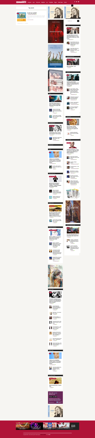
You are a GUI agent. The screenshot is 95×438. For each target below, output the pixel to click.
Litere (34, 2)
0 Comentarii (26, 23)
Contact (65, 2)
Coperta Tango (59, 423)
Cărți (50, 292)
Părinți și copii (51, 206)
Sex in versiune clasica (47, 423)
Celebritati (29, 2)
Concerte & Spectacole (52, 230)
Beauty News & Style (52, 176)
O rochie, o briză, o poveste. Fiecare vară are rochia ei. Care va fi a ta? (57, 167)
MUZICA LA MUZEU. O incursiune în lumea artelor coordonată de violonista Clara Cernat (55, 238)
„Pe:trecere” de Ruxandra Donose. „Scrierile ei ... (36, 428)
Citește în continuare (30, 19)
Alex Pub (72, 135)
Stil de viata (38, 2)
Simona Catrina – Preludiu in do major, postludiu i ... (50, 428)
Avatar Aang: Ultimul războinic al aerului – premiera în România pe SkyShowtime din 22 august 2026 (54, 104)
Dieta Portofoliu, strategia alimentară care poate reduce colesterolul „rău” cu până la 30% (72, 127)
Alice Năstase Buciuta (55, 140)
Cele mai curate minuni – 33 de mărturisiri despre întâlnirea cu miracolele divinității (57, 344)
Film (50, 96)
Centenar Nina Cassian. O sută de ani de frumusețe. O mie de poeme (57, 322)
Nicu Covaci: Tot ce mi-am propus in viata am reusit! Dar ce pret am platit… (74, 176)
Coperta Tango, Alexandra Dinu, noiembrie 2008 (63, 428)
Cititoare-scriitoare (52, 378)
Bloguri (55, 2)
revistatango (51, 106)
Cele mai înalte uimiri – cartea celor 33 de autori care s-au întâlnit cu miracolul (57, 327)
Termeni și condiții (42, 434)
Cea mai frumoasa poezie (70, 59)
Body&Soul (43, 2)
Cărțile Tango (60, 2)
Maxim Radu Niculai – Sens (71, 66)
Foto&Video (51, 2)
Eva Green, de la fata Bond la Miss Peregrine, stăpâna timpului (74, 108)
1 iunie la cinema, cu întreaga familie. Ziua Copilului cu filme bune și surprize (57, 116)
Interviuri (68, 28)
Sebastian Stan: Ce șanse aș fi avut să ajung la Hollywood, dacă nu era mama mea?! (74, 98)
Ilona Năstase (69, 86)
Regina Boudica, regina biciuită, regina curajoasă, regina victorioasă (57, 138)
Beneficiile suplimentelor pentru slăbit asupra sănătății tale (74, 133)
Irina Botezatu (72, 109)
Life (17, 13)
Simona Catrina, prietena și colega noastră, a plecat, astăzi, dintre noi (74, 157)
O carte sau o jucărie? (32, 13)
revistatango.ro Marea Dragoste (32, 14)
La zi (47, 2)
